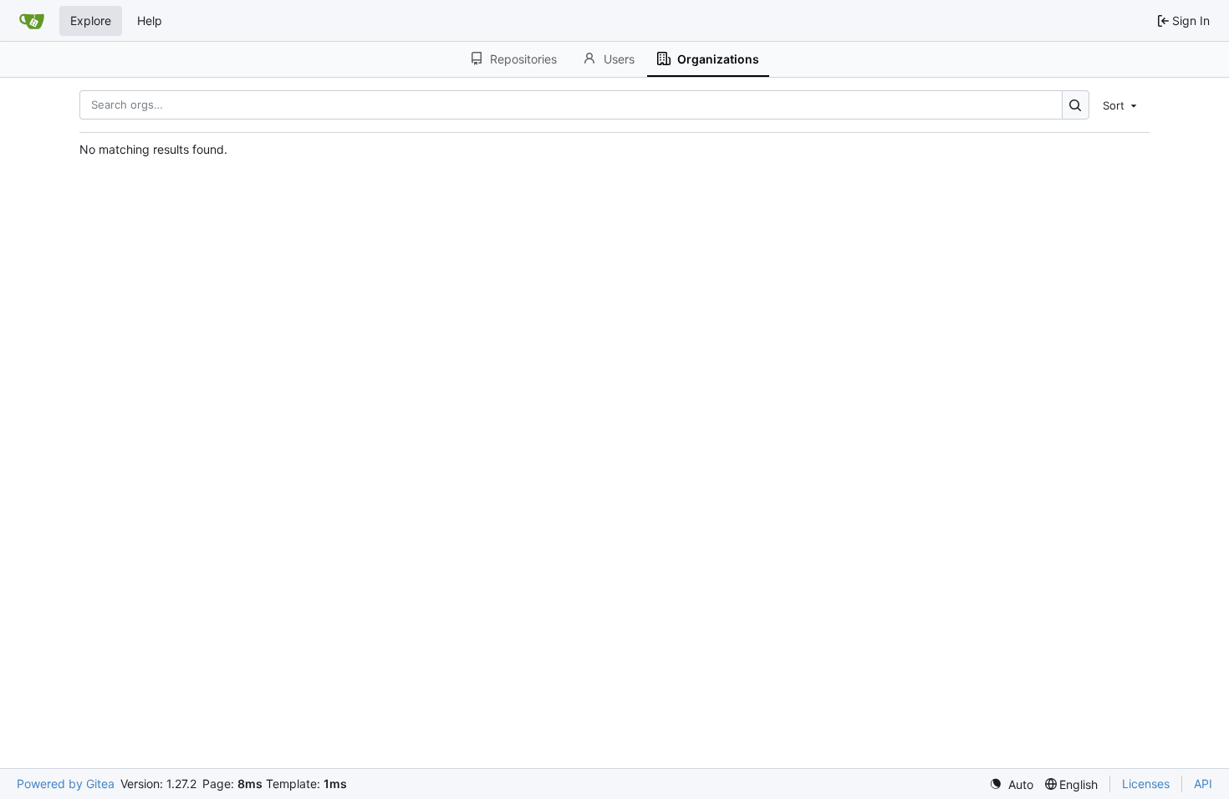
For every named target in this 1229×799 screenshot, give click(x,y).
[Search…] (1075, 105)
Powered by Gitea (66, 783)
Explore (90, 20)
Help (149, 20)
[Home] (31, 21)
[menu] (1121, 104)
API (1203, 783)
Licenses (1146, 783)
